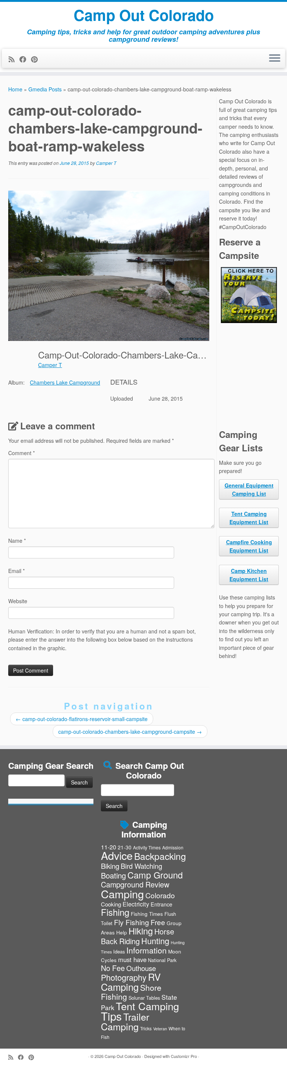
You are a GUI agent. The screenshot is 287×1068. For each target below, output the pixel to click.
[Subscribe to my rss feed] (14, 59)
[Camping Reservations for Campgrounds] (249, 295)
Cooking (111, 904)
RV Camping (131, 981)
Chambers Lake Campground (65, 382)
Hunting (155, 940)
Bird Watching (141, 866)
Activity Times (147, 847)
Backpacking (160, 855)
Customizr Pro (184, 1056)
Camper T (106, 163)
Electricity (136, 903)
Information (146, 950)
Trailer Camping (125, 1021)
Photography (123, 977)
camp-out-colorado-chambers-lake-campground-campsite (130, 731)
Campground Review (135, 884)
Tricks (146, 1028)
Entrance (161, 904)
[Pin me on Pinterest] (37, 59)
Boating (113, 875)
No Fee (113, 967)
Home (15, 89)
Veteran (160, 1028)
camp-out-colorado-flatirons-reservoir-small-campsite (82, 719)
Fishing (115, 912)
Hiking (141, 930)
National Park (162, 960)
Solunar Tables (144, 997)
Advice (117, 855)
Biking (110, 866)
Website (17, 601)
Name (17, 540)
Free (158, 922)
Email (16, 570)
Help (121, 932)
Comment (21, 453)
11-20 (108, 846)
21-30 (125, 847)
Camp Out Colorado (144, 15)
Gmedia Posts (45, 89)
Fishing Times (147, 913)
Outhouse (141, 968)
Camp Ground (155, 874)
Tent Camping (147, 1006)
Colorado (160, 895)
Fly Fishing (131, 922)
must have (132, 959)
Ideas (119, 951)
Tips (111, 1016)
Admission (172, 847)
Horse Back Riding (137, 936)
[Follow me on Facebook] (25, 59)
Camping (122, 893)
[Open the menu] (274, 58)
